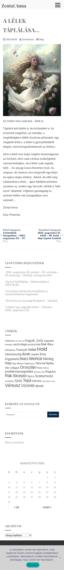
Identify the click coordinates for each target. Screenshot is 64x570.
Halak (32, 349)
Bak (44, 344)
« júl (16, 507)
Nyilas (50, 363)
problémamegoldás (19, 371)
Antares (9, 344)
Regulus (50, 371)
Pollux (46, 368)
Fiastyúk (21, 349)
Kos (43, 354)
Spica (30, 376)
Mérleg (48, 359)
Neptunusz (29, 363)
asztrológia (20, 344)
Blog (41, 39)
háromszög (13, 354)
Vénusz (12, 385)
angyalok (49, 340)
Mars (24, 358)
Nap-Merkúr (18, 363)
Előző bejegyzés (14, 234)
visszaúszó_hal (48, 381)
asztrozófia (34, 344)
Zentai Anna (14, 6)
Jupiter (35, 354)
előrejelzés (10, 350)
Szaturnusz (44, 376)
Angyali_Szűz (34, 340)
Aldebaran (10, 341)
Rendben (33, 565)
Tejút (27, 380)
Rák (8, 375)
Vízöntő (27, 386)
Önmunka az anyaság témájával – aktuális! (32, 300)
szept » (47, 507)
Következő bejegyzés (49, 234)
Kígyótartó (12, 359)
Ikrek (26, 354)
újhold (39, 386)
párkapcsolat (39, 372)
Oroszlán (28, 367)
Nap (8, 363)
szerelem (9, 381)
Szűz (18, 381)
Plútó (39, 367)
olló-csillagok (12, 367)
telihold (36, 380)
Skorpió (19, 375)
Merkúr (35, 358)
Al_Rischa (20, 341)
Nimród (40, 363)
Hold (42, 349)
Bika (50, 344)
